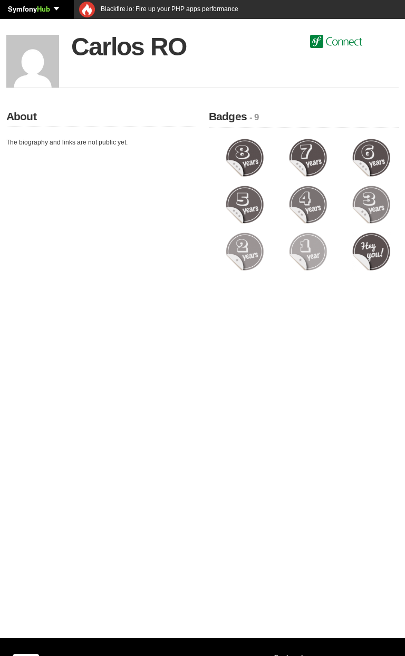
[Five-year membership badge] (244, 204)
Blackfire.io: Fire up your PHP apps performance (168, 9)
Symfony (29, 9)
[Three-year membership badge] (371, 204)
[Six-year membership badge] (371, 157)
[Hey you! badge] (371, 251)
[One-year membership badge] (307, 251)
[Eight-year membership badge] (244, 157)
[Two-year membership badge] (244, 251)
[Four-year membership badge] (307, 204)
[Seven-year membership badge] (307, 157)
